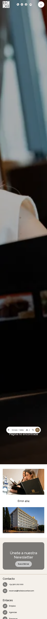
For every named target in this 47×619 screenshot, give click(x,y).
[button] (32, 4)
